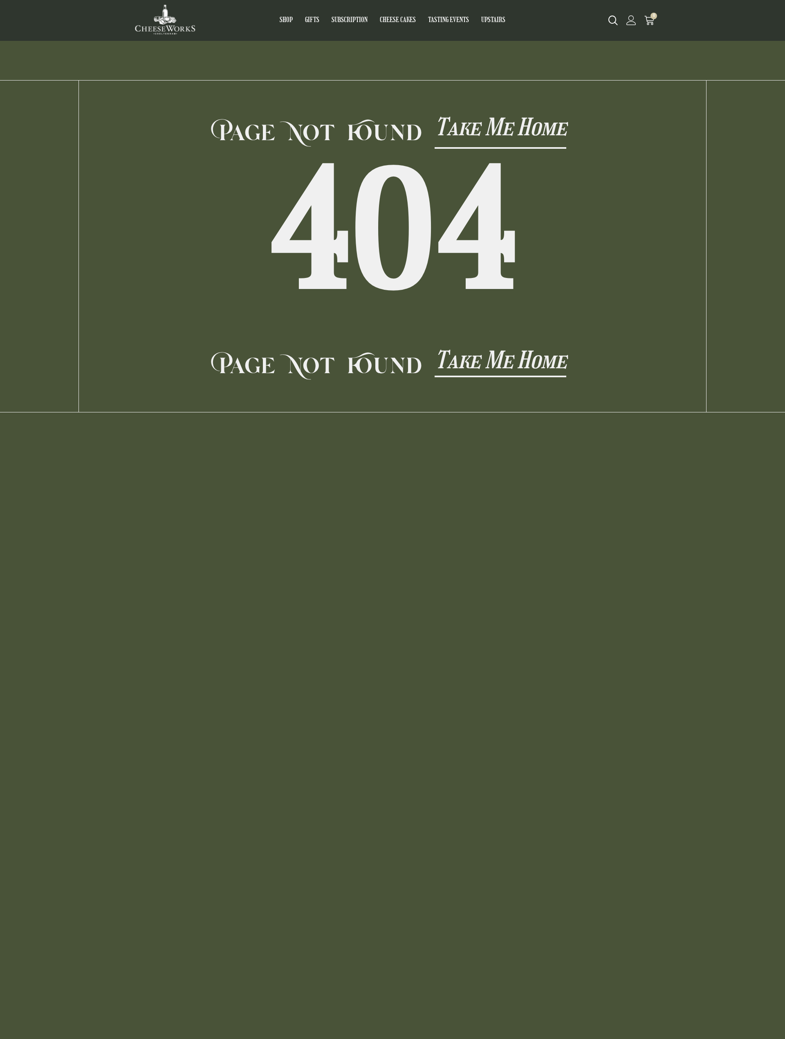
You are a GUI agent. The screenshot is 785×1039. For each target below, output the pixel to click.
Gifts (312, 20)
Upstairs (493, 20)
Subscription (350, 20)
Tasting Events (448, 20)
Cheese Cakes (398, 20)
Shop (286, 20)
